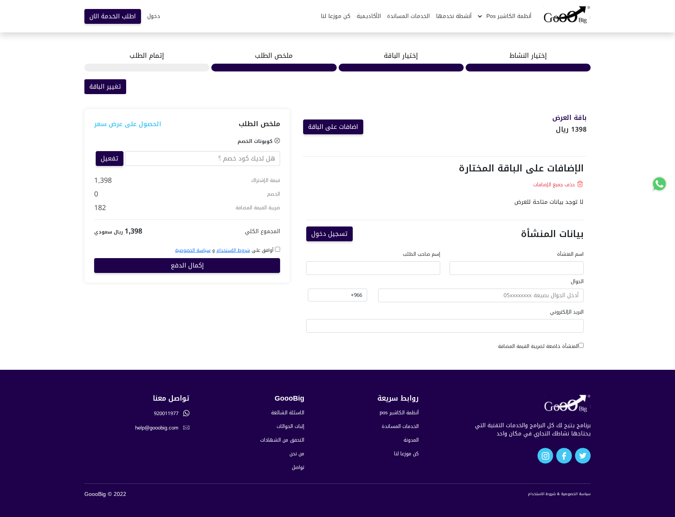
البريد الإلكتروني (567, 312)
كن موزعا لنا (335, 16)
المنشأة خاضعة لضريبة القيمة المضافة (538, 346)
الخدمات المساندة (408, 16)
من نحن (296, 454)
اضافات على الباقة (333, 127)
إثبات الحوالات (290, 426)
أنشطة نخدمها (453, 16)
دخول (153, 16)
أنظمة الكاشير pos (399, 413)
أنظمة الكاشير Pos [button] (507, 16)
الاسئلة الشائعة (287, 413)
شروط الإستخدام (233, 250)
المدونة (411, 440)
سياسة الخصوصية (193, 250)
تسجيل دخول (329, 234)
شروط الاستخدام (542, 493)
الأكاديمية (369, 16)
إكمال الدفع (187, 265)
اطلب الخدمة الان (112, 16)
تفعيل (109, 158)
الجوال (577, 281)
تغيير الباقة (105, 86)
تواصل (298, 467)
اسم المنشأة (570, 254)
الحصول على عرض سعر (127, 124)
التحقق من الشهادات (282, 440)
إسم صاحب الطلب (421, 254)
